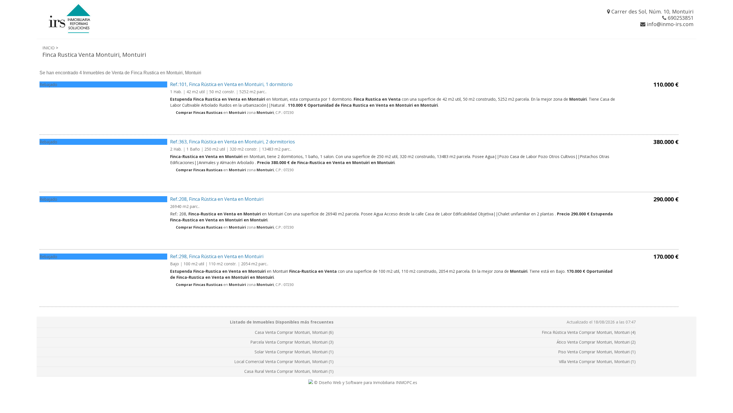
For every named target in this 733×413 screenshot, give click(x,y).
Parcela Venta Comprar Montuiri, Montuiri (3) (292, 342)
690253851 (679, 17)
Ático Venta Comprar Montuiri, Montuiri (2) (596, 342)
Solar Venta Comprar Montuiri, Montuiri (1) (294, 351)
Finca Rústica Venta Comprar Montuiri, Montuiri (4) (589, 332)
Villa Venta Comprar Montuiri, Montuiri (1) (597, 361)
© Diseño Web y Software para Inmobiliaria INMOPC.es (365, 382)
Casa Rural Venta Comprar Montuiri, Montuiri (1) (289, 371)
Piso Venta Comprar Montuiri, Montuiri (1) (597, 351)
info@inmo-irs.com (669, 24)
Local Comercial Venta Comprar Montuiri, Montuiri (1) (284, 361)
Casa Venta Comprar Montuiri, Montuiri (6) (294, 332)
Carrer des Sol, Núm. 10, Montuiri (651, 11)
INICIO (48, 47)
